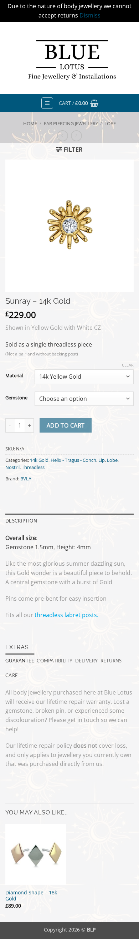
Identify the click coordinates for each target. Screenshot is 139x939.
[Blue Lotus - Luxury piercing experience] (69, 58)
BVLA (25, 478)
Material (14, 375)
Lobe (110, 123)
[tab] (19, 660)
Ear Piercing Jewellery (71, 123)
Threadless (33, 467)
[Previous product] (76, 135)
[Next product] (62, 135)
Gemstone (16, 397)
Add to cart (66, 425)
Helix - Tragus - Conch (73, 460)
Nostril (12, 467)
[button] (47, 103)
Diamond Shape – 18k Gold (31, 895)
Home (30, 123)
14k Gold (39, 460)
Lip (101, 460)
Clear (128, 365)
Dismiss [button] (90, 15)
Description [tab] (21, 521)
